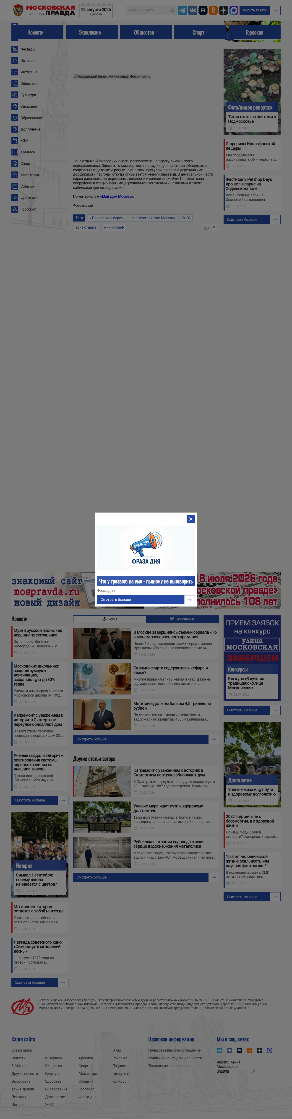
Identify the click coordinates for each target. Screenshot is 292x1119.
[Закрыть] (191, 519)
